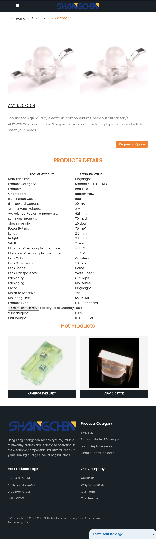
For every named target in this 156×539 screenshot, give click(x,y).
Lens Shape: (17, 268)
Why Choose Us (92, 484)
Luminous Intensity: (22, 218)
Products (38, 18)
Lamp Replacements (96, 446)
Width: (13, 243)
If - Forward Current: (23, 203)
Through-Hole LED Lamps (100, 439)
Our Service (89, 498)
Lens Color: (16, 258)
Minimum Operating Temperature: (34, 248)
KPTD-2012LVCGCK (21, 485)
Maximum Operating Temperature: (35, 253)
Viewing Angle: (19, 223)
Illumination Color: (22, 198)
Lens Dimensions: (21, 263)
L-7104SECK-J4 (19, 478)
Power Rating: (18, 228)
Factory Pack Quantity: (24, 308)
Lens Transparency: (23, 273)
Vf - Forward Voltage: (24, 208)
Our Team (88, 491)
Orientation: (17, 193)
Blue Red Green (19, 491)
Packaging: (16, 278)
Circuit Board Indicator (98, 453)
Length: (13, 233)
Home (20, 18)
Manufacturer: (19, 179)
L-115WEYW (16, 498)
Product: (14, 188)
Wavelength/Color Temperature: (33, 213)
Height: (13, 238)
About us (87, 478)
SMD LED (87, 433)
